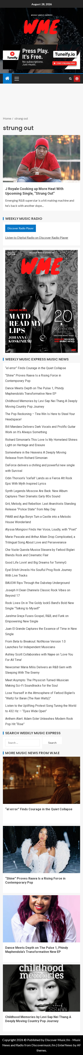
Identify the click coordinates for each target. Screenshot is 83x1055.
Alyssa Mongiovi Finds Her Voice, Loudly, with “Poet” (41, 529)
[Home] (7, 78)
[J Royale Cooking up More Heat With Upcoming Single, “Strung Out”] (41, 158)
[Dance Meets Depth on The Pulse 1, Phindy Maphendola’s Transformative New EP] (41, 918)
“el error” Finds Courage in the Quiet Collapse (35, 368)
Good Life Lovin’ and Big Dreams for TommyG (35, 562)
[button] (16, 78)
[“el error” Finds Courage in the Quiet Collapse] (41, 780)
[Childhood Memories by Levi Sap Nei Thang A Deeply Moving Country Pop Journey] (41, 988)
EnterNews (65, 1045)
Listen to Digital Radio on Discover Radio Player (36, 237)
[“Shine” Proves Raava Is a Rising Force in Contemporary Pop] (41, 849)
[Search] (70, 78)
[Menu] (16, 78)
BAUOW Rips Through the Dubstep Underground (37, 583)
